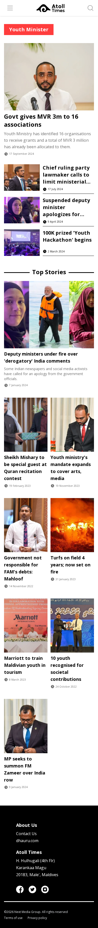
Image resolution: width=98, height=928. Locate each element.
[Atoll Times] (50, 8)
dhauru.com (27, 840)
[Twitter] (32, 889)
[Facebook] (20, 889)
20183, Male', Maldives (37, 874)
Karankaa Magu (31, 867)
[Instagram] (45, 889)
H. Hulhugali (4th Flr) (35, 860)
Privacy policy (37, 918)
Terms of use (13, 918)
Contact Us (26, 833)
